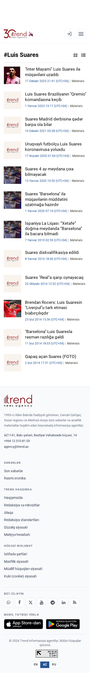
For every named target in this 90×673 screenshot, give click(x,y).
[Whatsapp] (8, 602)
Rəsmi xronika (15, 478)
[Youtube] (41, 602)
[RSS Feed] (74, 602)
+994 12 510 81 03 (17, 441)
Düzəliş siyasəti (16, 527)
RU (54, 664)
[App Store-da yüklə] (23, 624)
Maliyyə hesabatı (17, 535)
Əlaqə (8, 513)
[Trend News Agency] (18, 401)
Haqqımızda (13, 498)
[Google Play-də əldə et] (63, 624)
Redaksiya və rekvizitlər (22, 505)
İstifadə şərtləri (15, 554)
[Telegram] (52, 602)
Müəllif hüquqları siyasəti (23, 569)
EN (36, 664)
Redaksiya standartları (21, 520)
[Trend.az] (19, 33)
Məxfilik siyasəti (16, 561)
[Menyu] (81, 34)
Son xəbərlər (13, 471)
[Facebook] (19, 602)
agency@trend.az (16, 447)
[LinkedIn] (63, 602)
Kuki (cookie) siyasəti (20, 576)
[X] (30, 602)
